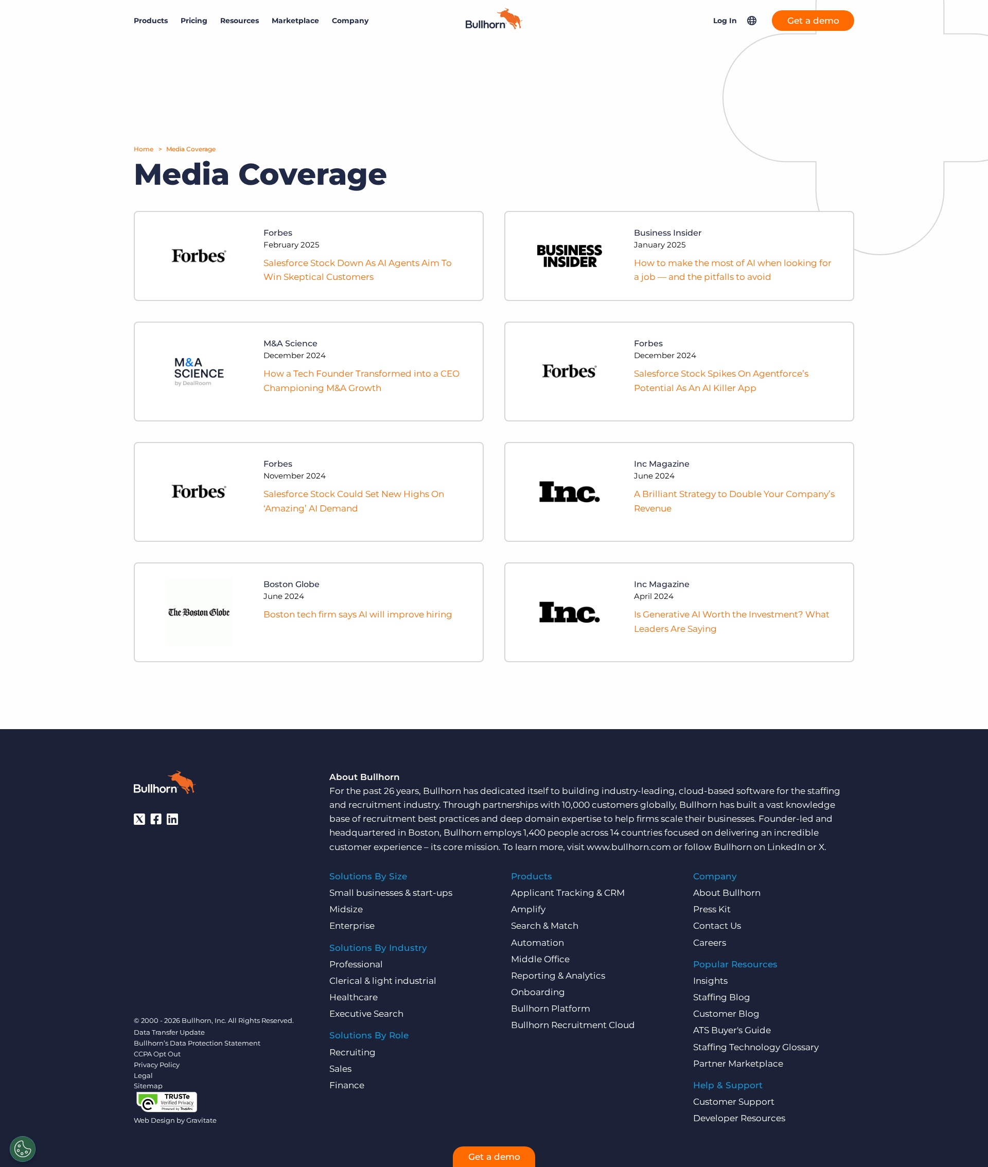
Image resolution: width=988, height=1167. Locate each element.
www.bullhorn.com (629, 847)
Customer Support (733, 1102)
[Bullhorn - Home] (165, 784)
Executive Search (366, 1014)
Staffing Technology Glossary (756, 1047)
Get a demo (813, 20)
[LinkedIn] (172, 819)
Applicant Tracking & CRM (568, 893)
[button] (752, 20)
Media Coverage (191, 149)
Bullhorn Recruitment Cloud (573, 1025)
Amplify (528, 909)
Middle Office (540, 959)
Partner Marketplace (738, 1063)
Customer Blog (726, 1014)
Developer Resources (739, 1118)
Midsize (346, 909)
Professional (356, 964)
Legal (143, 1075)
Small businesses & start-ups (390, 893)
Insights (710, 981)
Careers (709, 943)
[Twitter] (139, 819)
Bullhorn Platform (550, 1008)
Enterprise (352, 926)
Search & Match (544, 926)
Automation (537, 943)
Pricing (194, 20)
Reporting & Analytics (558, 975)
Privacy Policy (157, 1064)
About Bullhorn (727, 893)
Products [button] (151, 20)
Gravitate (201, 1120)
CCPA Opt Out (157, 1054)
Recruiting (352, 1052)
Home (143, 149)
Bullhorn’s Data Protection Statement (197, 1043)
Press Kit (712, 909)
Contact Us (717, 926)
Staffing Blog (721, 997)
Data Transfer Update (169, 1032)
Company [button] (350, 20)
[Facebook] (156, 819)
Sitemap (148, 1086)
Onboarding (538, 992)
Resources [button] (239, 20)
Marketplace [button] (295, 20)
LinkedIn (786, 847)
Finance (346, 1085)
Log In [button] (725, 20)
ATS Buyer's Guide (732, 1030)
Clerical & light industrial (382, 981)
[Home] (494, 26)
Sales (340, 1069)
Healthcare (353, 997)
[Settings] (23, 1149)
